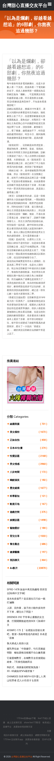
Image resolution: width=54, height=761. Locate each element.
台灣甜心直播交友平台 (21, 756)
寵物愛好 (28, 528)
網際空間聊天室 (42, 735)
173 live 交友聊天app (13, 739)
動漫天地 (28, 504)
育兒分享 (28, 536)
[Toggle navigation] (50, 4)
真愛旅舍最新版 (32, 739)
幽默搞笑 (28, 480)
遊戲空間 (28, 512)
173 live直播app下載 (26, 718)
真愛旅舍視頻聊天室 (23, 727)
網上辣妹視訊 (26, 735)
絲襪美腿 (28, 423)
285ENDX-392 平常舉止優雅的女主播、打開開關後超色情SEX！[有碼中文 (26, 621)
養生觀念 (28, 544)
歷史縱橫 (28, 488)
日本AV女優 (28, 448)
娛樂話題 (28, 520)
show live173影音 (32, 722)
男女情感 (28, 464)
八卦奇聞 (28, 472)
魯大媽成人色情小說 (17, 643)
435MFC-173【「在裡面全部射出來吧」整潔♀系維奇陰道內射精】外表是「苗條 (27, 634)
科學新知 (28, 496)
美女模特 (28, 431)
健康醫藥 (28, 552)
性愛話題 (28, 456)
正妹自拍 (28, 440)
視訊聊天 (28, 560)
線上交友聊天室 (14, 722)
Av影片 (28, 568)
